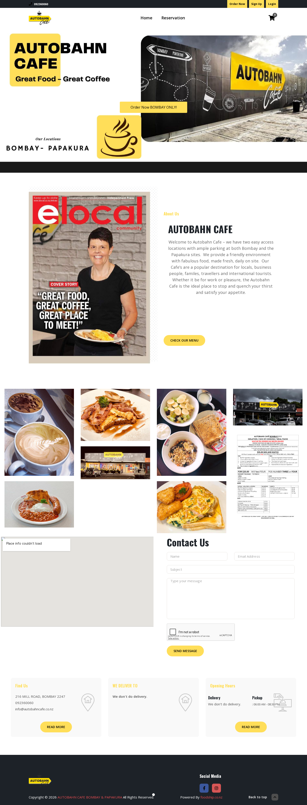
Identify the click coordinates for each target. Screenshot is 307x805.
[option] (39, 457)
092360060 (41, 4)
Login (272, 4)
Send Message (185, 651)
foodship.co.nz (211, 797)
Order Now (237, 4)
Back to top (258, 797)
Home (146, 17)
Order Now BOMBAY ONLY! (154, 107)
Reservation (173, 17)
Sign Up (256, 4)
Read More (56, 727)
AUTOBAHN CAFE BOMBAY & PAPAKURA (90, 797)
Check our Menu (184, 340)
